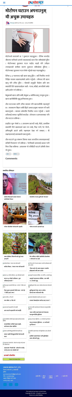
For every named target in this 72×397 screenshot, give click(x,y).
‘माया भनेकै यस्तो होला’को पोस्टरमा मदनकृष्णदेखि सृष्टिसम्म (39, 313)
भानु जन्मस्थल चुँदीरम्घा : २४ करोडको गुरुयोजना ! (39, 323)
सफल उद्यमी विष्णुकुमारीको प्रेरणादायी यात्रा (14, 335)
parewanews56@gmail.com (12, 374)
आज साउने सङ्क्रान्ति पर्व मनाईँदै (12, 310)
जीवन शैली (44, 377)
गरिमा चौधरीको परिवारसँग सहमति (13, 227)
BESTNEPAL (39, 395)
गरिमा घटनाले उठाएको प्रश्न (37, 227)
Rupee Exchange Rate (14, 359)
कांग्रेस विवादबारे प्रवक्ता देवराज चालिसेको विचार (12, 198)
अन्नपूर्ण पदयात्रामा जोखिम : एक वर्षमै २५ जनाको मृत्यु (39, 279)
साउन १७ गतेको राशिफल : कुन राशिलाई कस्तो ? (12, 279)
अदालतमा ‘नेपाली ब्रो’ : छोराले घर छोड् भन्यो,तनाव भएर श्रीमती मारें (14, 349)
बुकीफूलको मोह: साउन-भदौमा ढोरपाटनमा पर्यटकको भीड (38, 291)
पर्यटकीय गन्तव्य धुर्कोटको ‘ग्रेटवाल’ (39, 197)
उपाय (7, 154)
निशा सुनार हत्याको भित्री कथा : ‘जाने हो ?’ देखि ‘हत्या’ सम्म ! (14, 291)
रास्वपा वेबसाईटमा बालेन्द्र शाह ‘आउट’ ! (40, 300)
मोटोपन (15, 154)
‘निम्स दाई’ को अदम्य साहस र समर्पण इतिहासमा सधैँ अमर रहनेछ (39, 269)
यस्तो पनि (65, 376)
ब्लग (57, 376)
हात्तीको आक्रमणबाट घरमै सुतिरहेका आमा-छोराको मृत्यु (39, 337)
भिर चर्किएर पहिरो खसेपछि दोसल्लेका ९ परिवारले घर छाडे (40, 257)
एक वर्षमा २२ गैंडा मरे (9, 300)
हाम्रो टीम (38, 376)
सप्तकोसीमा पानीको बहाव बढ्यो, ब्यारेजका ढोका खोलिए (12, 325)
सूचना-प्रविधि (51, 377)
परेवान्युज (12, 23)
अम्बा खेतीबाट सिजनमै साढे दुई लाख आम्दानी (13, 257)
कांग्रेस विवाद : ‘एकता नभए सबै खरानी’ (14, 266)
